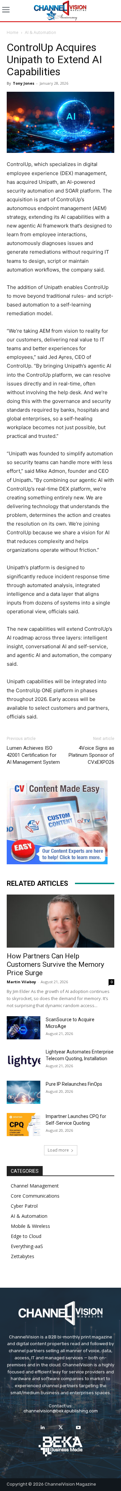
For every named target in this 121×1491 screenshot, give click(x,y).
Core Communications (35, 1196)
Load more (58, 1150)
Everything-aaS (27, 1246)
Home (12, 32)
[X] (60, 1427)
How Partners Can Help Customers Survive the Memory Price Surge (55, 964)
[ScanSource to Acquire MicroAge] (23, 1027)
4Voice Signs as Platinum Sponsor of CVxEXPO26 (91, 755)
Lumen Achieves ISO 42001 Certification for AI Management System (33, 755)
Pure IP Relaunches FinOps (74, 1084)
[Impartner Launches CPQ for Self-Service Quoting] (23, 1124)
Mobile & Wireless (30, 1226)
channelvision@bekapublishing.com (61, 1410)
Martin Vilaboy (21, 981)
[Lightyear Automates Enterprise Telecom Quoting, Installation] (23, 1060)
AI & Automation (40, 32)
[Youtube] (78, 1427)
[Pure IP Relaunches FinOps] (23, 1092)
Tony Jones (23, 83)
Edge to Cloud (26, 1236)
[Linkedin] (42, 1427)
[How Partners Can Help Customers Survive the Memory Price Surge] (60, 921)
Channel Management (35, 1186)
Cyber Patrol (24, 1206)
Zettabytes (22, 1256)
